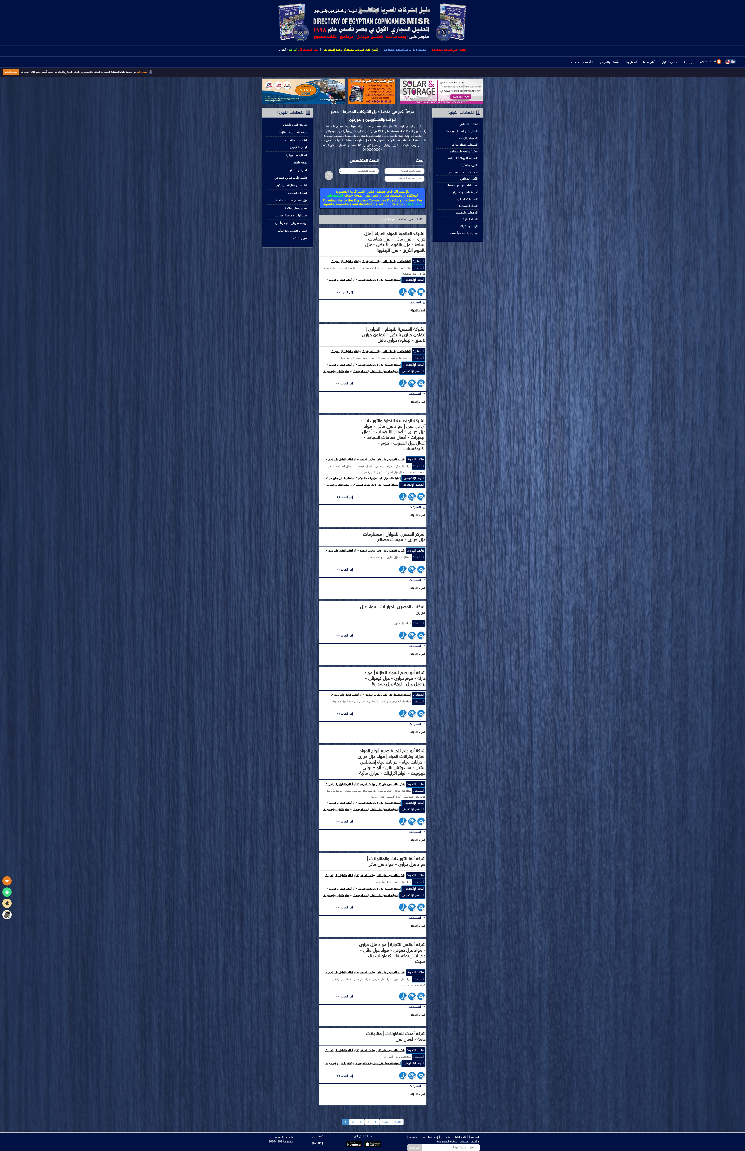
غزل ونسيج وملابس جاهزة (292, 200)
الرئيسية (689, 62)
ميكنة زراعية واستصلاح (464, 152)
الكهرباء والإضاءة (468, 138)
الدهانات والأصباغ (467, 213)
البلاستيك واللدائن (296, 140)
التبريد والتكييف (468, 165)
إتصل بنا (631, 62)
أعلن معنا (649, 62)
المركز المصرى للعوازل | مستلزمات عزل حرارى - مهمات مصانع (394, 537)
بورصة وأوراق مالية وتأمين (291, 223)
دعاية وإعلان (300, 163)
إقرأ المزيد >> (344, 292)
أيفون (282, 50)
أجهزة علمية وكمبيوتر (465, 192)
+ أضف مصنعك (582, 62)
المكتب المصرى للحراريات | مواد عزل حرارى (392, 610)
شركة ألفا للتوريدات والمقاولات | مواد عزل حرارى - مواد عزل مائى (396, 861)
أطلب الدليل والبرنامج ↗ (345, 261)
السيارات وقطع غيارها (465, 145)
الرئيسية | (474, 1137)
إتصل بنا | (432, 1137)
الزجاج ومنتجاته (469, 226)
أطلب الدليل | (460, 1137)
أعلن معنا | (445, 1137)
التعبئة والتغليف (298, 193)
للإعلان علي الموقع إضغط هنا (448, 50)
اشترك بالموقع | (416, 1137)
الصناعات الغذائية (467, 199)
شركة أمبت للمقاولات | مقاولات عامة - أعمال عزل (395, 1036)
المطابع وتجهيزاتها (297, 155)
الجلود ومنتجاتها (298, 170)
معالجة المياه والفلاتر (295, 125)
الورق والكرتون (299, 148)
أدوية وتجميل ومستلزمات (292, 132)
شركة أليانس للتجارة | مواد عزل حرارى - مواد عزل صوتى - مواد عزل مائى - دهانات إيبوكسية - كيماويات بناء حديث (392, 953)
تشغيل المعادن (469, 124)
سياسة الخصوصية (447, 1141)
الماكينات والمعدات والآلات (461, 131)
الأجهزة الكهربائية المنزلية (463, 158)
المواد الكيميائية (468, 206)
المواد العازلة (470, 219)
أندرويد (292, 50)
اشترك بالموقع (609, 62)
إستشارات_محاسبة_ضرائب (291, 216)
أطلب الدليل (669, 62)
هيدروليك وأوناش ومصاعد (461, 186)
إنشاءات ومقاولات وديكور (292, 185)
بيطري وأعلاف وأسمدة (464, 233)
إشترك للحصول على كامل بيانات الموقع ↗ (386, 261)
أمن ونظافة (300, 238)
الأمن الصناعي (469, 179)
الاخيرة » (397, 1122)
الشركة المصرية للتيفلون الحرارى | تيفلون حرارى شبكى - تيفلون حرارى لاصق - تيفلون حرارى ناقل (393, 335)
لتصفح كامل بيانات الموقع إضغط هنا (404, 50)
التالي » (385, 1122)
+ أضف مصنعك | (469, 1141)
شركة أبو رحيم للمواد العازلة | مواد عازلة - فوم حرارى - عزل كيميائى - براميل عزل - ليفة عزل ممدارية (394, 678)
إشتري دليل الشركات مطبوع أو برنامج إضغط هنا (350, 50)
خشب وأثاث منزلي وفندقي (291, 178)
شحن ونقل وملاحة (296, 208)
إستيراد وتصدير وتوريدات (293, 231)
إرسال (412, 1147)
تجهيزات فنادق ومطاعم (463, 172)
